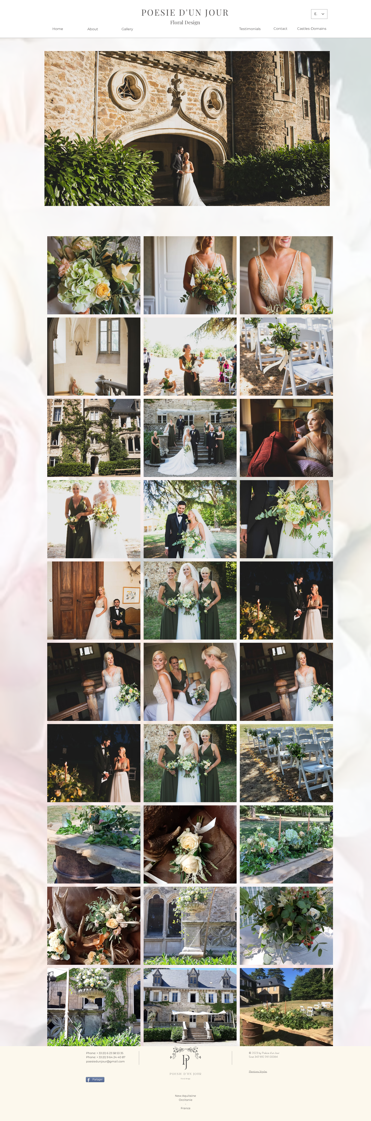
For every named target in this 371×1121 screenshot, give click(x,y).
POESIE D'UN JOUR (185, 12)
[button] (187, 128)
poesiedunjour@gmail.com (105, 1061)
